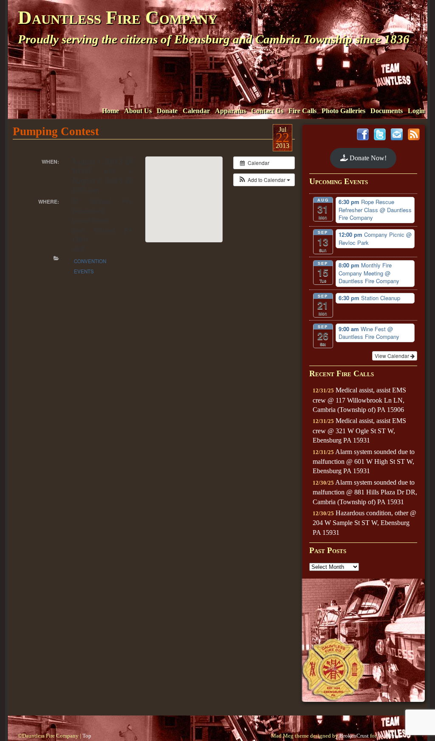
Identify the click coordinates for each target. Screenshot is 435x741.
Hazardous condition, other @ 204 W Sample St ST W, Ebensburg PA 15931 (364, 522)
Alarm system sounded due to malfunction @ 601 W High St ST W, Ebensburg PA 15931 (364, 461)
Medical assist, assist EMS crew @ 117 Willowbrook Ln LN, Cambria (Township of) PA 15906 (359, 399)
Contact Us (267, 110)
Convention (90, 261)
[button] (264, 180)
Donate (167, 110)
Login (416, 110)
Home (110, 110)
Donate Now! (367, 158)
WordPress (389, 736)
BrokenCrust (354, 736)
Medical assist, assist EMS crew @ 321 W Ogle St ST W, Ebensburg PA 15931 (359, 430)
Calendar (196, 110)
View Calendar (392, 355)
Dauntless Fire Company (117, 17)
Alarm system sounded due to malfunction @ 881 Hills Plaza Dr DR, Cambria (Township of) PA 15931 (365, 492)
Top (86, 736)
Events (84, 271)
